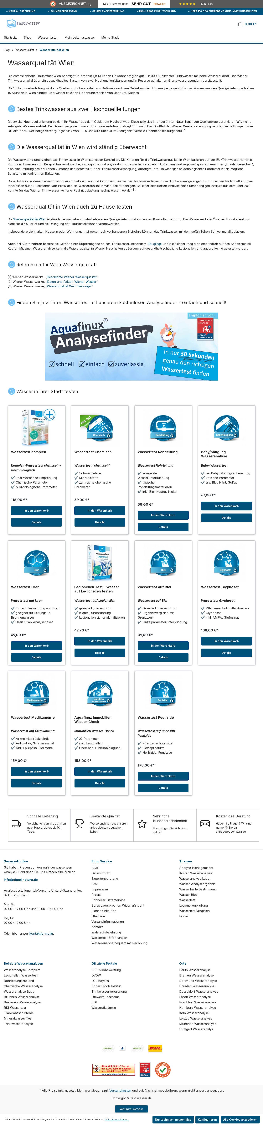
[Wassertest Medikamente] (36, 693)
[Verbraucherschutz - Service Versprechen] (145, 1069)
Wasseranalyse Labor (195, 878)
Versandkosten (120, 1090)
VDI (94, 1002)
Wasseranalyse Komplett (22, 970)
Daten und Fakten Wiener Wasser (71, 282)
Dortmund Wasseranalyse (198, 981)
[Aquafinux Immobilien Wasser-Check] (99, 693)
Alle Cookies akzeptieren (240, 1119)
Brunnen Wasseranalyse (22, 997)
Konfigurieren (207, 1119)
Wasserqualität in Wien (29, 219)
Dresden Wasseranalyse (196, 986)
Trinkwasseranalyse (18, 1024)
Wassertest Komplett (28, 452)
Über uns (98, 916)
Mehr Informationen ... (117, 1119)
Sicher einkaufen (103, 911)
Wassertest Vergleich (194, 911)
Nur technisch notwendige (173, 1119)
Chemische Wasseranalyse (23, 986)
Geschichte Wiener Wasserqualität (71, 277)
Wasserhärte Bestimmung (198, 889)
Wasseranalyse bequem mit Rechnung (119, 943)
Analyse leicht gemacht (196, 868)
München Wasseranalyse (197, 1024)
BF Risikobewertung (106, 970)
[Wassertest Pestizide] (163, 693)
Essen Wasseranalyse (195, 997)
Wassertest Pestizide (156, 717)
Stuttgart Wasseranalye (196, 1029)
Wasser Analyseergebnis (197, 884)
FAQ (94, 884)
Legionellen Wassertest (20, 975)
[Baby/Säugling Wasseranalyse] (226, 428)
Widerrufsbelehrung (106, 932)
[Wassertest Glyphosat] (226, 563)
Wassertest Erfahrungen (109, 938)
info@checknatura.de (21, 880)
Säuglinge (154, 244)
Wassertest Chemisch (93, 452)
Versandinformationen (107, 921)
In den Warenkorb (36, 510)
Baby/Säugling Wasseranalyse (214, 454)
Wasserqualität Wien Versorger (69, 286)
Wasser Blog (188, 895)
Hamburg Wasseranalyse (197, 1008)
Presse (96, 895)
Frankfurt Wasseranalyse (197, 1002)
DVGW (96, 975)
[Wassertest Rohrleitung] (163, 428)
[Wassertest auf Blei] (163, 563)
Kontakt (97, 927)
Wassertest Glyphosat (220, 587)
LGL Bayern (100, 981)
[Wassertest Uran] (36, 563)
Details (36, 522)
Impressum (99, 889)
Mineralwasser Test (18, 1018)
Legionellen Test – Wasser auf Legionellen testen (96, 589)
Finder (183, 916)
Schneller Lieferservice (108, 900)
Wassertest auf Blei (154, 587)
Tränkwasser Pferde (19, 1013)
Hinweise (159, 3)
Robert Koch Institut (106, 986)
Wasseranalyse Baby (19, 991)
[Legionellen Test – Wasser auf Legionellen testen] (99, 563)
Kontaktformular (41, 933)
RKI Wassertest (15, 1008)
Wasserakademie (103, 1008)
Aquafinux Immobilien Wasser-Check (92, 719)
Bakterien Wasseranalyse (22, 1002)
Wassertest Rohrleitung (158, 452)
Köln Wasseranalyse (194, 1013)
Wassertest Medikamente (33, 717)
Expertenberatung (104, 878)
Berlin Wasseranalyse (195, 970)
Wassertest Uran (25, 587)
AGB (94, 868)
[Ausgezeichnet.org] (163, 1069)
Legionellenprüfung (193, 905)
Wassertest (187, 900)
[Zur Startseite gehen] (23, 23)
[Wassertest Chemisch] (99, 428)
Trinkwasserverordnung (109, 991)
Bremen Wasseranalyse (196, 975)
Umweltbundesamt (105, 997)
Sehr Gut (141, 4)
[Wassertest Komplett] (36, 428)
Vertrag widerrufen (132, 1108)
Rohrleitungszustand (19, 981)
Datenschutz (100, 873)
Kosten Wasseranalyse (195, 873)
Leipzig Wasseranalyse (195, 1018)
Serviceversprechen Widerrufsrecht (117, 905)
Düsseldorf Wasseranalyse (198, 991)
